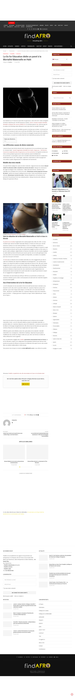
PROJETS (46, 25)
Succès (62, 345)
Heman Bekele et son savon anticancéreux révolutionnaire (59, 108)
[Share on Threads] (34, 415)
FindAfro (50, 46)
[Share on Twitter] (28, 415)
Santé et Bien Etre (62, 339)
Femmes (62, 287)
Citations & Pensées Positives (62, 258)
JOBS (55, 25)
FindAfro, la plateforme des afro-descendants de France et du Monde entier (26, 373)
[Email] (38, 29)
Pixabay (23, 234)
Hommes (62, 300)
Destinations (62, 265)
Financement (62, 290)
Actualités (10, 46)
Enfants (62, 274)
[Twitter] (29, 29)
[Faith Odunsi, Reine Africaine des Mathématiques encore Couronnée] (56, 199)
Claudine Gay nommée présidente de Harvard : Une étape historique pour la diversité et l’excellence (60, 575)
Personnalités (30, 46)
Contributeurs (29, 26)
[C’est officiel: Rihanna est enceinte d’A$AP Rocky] (56, 218)
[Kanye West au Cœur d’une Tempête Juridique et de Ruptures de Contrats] (43, 567)
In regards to (10, 26)
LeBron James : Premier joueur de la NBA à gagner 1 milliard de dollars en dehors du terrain (67, 207)
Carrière (62, 252)
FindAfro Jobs (7, 568)
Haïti (37, 124)
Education (62, 271)
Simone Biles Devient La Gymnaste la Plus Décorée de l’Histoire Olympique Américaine (28, 22)
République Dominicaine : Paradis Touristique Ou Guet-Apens (60, 119)
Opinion (62, 316)
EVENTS (51, 25)
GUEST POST (60, 25)
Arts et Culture (62, 246)
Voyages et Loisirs (62, 348)
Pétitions (62, 329)
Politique (62, 332)
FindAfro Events (8, 567)
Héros (62, 294)
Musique (62, 313)
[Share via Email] (38, 415)
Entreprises (62, 284)
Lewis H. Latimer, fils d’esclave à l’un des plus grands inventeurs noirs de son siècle (23, 631)
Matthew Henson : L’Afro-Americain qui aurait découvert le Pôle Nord (61, 130)
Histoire (62, 297)
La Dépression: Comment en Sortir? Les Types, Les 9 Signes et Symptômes (67, 225)
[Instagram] (31, 29)
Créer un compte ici (18, 596)
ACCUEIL (5, 46)
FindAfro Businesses (9, 565)
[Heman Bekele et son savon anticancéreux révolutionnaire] (14, 452)
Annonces (62, 242)
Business (17, 46)
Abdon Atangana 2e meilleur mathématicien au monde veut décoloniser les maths (59, 125)
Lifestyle (23, 46)
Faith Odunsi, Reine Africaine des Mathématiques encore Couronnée (56, 206)
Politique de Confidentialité (32, 25)
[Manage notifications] (72, 694)
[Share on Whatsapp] (33, 415)
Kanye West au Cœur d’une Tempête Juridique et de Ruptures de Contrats (60, 565)
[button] (16, 23)
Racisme (62, 335)
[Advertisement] (37, 10)
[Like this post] (25, 415)
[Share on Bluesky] (36, 415)
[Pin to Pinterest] (30, 415)
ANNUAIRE (42, 25)
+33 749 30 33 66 (9, 570)
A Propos (6, 25)
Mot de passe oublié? (57, 86)
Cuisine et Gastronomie (62, 262)
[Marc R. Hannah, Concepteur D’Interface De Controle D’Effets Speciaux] (7, 615)
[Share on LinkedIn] (31, 415)
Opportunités (62, 319)
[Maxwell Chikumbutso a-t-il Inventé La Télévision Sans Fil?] (62, 181)
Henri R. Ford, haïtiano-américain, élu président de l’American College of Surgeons (60, 556)
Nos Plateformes (58, 46)
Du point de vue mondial (9, 241)
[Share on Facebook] (27, 415)
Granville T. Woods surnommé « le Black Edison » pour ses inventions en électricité (24, 622)
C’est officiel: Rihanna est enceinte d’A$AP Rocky (56, 225)
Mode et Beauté (62, 306)
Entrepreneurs (62, 281)
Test (5, 26)
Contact (23, 26)
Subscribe (26, 384)
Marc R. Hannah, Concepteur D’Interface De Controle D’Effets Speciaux (23, 613)
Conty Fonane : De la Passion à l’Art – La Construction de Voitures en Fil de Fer (58, 583)
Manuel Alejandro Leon (13, 234)
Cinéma (62, 255)
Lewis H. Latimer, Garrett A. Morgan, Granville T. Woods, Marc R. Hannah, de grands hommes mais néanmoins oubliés (24, 606)
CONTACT (66, 25)
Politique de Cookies (20, 25)
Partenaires (11, 25)
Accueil (4, 51)
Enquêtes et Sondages (62, 278)
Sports (62, 342)
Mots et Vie (17, 26)
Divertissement (62, 268)
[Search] (71, 46)
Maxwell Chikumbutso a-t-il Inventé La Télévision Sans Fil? (61, 141)
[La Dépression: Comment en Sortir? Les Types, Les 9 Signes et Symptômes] (67, 218)
